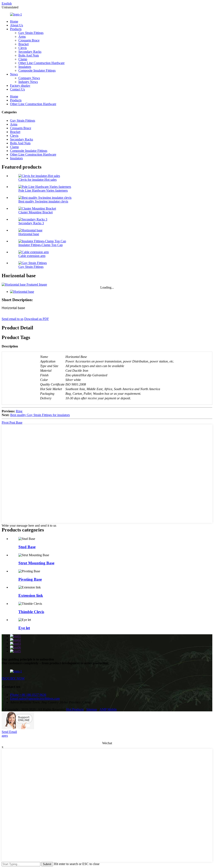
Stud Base (27, 547)
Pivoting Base (30, 579)
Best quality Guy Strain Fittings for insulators (40, 415)
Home (14, 21)
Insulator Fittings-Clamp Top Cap (40, 245)
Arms (22, 36)
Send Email (9, 732)
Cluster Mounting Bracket (35, 212)
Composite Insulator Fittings (37, 70)
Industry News (28, 82)
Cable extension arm (31, 256)
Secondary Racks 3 (31, 223)
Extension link (30, 595)
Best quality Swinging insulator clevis (43, 201)
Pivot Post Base (12, 422)
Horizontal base (28, 234)
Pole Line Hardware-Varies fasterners (43, 190)
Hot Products (75, 709)
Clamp (22, 59)
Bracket (23, 44)
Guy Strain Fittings (30, 33)
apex (5, 735)
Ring (19, 411)
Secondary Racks (29, 51)
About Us (16, 25)
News (14, 74)
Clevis (22, 48)
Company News (29, 78)
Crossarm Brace (28, 40)
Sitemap (91, 709)
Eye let (24, 628)
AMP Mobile (108, 709)
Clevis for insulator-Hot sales (37, 179)
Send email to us (12, 319)
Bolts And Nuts (28, 55)
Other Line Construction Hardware (41, 63)
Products (16, 29)
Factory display (20, 85)
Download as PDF (36, 319)
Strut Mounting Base (36, 563)
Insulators (24, 66)
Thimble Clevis (31, 612)
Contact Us (17, 89)
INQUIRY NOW (13, 678)
